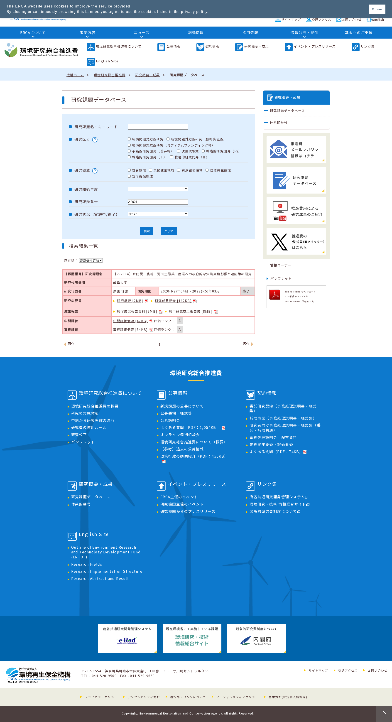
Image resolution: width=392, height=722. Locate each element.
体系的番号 (278, 122)
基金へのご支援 (359, 32)
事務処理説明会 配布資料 (273, 437)
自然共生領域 (220, 170)
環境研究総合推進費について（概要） (194, 441)
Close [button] (377, 9)
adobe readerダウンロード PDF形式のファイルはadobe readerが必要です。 (300, 296)
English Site (107, 61)
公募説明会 (170, 420)
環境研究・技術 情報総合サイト (278, 504)
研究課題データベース (287, 110)
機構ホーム (75, 74)
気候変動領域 (163, 170)
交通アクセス (321, 19)
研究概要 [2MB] (130, 300)
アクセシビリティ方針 (144, 697)
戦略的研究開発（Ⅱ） (191, 157)
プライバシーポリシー (101, 697)
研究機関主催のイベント (182, 504)
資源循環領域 (192, 170)
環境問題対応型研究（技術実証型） (199, 139)
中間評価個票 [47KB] (130, 320)
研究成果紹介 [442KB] (173, 300)
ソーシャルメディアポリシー (237, 697)
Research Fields (86, 564)
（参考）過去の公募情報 (182, 449)
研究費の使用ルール (89, 427)
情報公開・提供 (304, 32)
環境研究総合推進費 (109, 74)
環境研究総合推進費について (119, 46)
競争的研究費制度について (273, 511)
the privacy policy (191, 12)
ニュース (141, 32)
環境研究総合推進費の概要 (95, 406)
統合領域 (139, 170)
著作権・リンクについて (188, 697)
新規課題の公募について (182, 406)
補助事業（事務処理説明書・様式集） (283, 418)
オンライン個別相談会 (180, 434)
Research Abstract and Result (100, 578)
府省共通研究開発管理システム (277, 496)
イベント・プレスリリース (315, 46)
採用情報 (250, 32)
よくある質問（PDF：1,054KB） (190, 427)
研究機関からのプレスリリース (188, 511)
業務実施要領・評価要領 (271, 444)
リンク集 (368, 46)
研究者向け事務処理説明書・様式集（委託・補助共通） (285, 427)
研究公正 (79, 434)
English (378, 19)
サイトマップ (291, 19)
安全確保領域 (142, 176)
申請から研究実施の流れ (93, 420)
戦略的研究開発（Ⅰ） (149, 157)
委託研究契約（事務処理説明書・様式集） (283, 408)
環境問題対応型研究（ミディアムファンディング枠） (173, 145)
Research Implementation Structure (107, 571)
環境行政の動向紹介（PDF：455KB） (194, 456)
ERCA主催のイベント (179, 496)
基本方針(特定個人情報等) (288, 697)
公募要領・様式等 (176, 413)
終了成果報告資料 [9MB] (137, 311)
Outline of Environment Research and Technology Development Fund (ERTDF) (106, 552)
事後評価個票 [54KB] (130, 329)
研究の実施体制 (85, 413)
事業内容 (88, 32)
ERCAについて (33, 32)
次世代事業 (190, 151)
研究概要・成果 (256, 46)
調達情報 (196, 32)
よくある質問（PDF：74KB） (276, 451)
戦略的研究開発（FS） (224, 151)
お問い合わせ (352, 19)
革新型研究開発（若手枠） (153, 151)
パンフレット (281, 278)
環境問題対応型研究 (148, 139)
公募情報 (174, 46)
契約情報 (213, 46)
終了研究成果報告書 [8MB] (191, 311)
